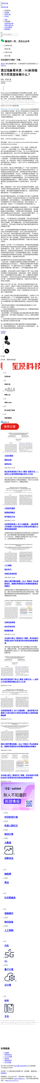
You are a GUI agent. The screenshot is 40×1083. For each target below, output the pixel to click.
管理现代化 (8, 1054)
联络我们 (4, 1073)
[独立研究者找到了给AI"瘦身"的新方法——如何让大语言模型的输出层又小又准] (18, 452)
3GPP (2, 65)
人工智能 (8, 565)
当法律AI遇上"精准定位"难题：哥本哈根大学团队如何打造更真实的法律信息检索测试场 (21, 640)
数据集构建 (8, 631)
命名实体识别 (9, 626)
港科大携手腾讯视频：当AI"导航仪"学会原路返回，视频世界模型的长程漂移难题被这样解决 (21, 583)
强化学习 (8, 569)
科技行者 (7, 14)
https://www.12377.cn (11, 1080)
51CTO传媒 (8, 1056)
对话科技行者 (8, 23)
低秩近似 (8, 464)
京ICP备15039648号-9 (21, 1066)
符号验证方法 (9, 517)
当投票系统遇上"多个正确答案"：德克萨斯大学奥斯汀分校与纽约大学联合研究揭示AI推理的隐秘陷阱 (21, 526)
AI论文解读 (8, 27)
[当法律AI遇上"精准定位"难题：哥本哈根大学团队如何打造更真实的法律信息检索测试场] (18, 618)
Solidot (6, 16)
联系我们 (7, 29)
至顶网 (6, 12)
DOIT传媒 (7, 1062)
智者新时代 (8, 1060)
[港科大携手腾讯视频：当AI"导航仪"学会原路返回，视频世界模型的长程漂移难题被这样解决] (18, 561)
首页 (5, 19)
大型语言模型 (9, 508)
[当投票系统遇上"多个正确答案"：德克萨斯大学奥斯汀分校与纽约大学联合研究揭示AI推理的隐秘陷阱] (18, 504)
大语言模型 (8, 456)
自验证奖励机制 (10, 574)
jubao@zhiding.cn (19, 1078)
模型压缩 (8, 460)
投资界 (6, 1058)
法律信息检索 (9, 622)
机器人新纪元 (8, 25)
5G (5, 65)
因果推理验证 (9, 512)
